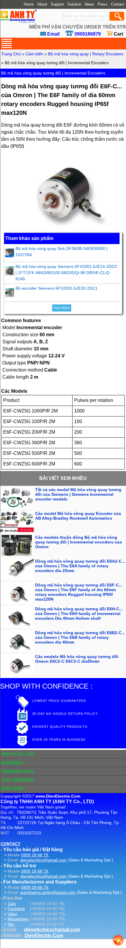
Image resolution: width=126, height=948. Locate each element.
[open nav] (6, 43)
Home (29, 4)
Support (57, 4)
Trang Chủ (11, 54)
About (42, 4)
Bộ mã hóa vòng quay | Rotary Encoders (85, 54)
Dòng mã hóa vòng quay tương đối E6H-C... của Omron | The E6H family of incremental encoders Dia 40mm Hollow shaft (79, 613)
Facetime (16, 908)
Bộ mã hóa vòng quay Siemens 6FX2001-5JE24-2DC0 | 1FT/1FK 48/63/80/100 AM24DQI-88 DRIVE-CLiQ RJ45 (66, 272)
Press (103, 4)
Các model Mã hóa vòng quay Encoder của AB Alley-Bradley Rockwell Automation (78, 516)
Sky (11, 924)
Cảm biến (34, 54)
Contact (117, 4)
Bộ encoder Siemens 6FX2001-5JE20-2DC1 (57, 288)
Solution (74, 4)
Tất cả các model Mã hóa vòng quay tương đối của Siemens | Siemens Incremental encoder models (78, 494)
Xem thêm (62, 308)
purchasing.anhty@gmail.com (47, 892)
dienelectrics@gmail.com (43, 860)
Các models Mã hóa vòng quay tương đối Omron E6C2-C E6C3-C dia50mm (76, 659)
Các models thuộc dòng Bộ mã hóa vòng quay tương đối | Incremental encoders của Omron (78, 542)
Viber (12, 913)
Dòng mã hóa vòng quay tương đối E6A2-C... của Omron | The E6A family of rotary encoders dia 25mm (80, 566)
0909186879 (87, 34)
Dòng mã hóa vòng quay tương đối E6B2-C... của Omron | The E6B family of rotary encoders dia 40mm (80, 637)
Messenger (18, 918)
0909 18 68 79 (34, 855)
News (89, 4)
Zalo (12, 903)
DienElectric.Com (44, 935)
